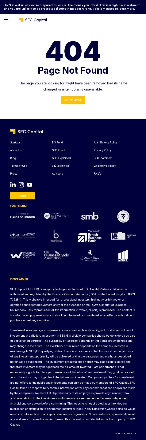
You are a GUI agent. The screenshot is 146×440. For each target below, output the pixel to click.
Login (22, 195)
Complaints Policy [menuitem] (105, 165)
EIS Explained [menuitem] (60, 165)
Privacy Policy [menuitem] (103, 150)
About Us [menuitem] (16, 150)
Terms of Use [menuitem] (18, 165)
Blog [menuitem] (13, 158)
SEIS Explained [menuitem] (61, 158)
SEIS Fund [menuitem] (58, 150)
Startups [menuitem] (15, 142)
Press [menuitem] (13, 173)
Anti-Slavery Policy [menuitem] (105, 142)
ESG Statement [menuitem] (103, 158)
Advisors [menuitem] (57, 173)
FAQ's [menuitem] (97, 173)
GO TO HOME (73, 100)
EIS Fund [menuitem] (57, 142)
